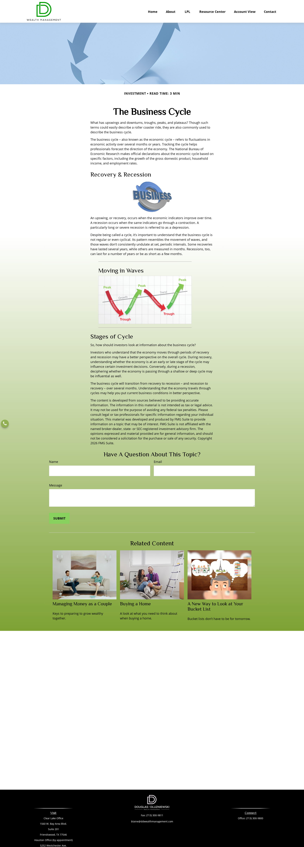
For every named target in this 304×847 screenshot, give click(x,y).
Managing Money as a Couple (82, 603)
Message (55, 485)
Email (158, 462)
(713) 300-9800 (254, 818)
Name (53, 462)
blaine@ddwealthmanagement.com (152, 821)
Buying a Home (135, 603)
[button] (152, 11)
